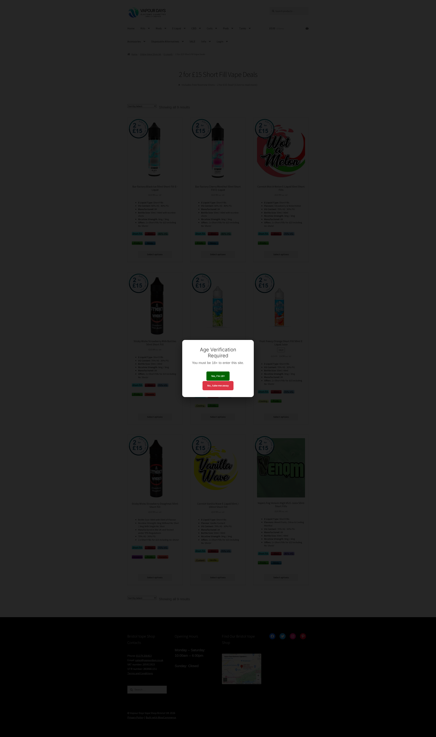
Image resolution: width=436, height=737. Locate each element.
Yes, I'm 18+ (218, 376)
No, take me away (218, 385)
